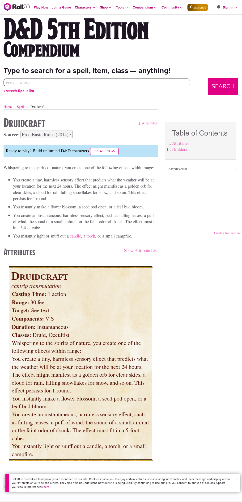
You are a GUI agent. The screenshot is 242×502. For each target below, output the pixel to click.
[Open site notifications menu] (218, 7)
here (46, 487)
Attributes (180, 143)
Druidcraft (181, 149)
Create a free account (227, 233)
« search (19, 90)
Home (8, 106)
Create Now (104, 151)
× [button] (237, 479)
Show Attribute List (141, 250)
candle (75, 236)
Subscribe (199, 7)
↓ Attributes (148, 123)
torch (90, 236)
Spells (21, 106)
